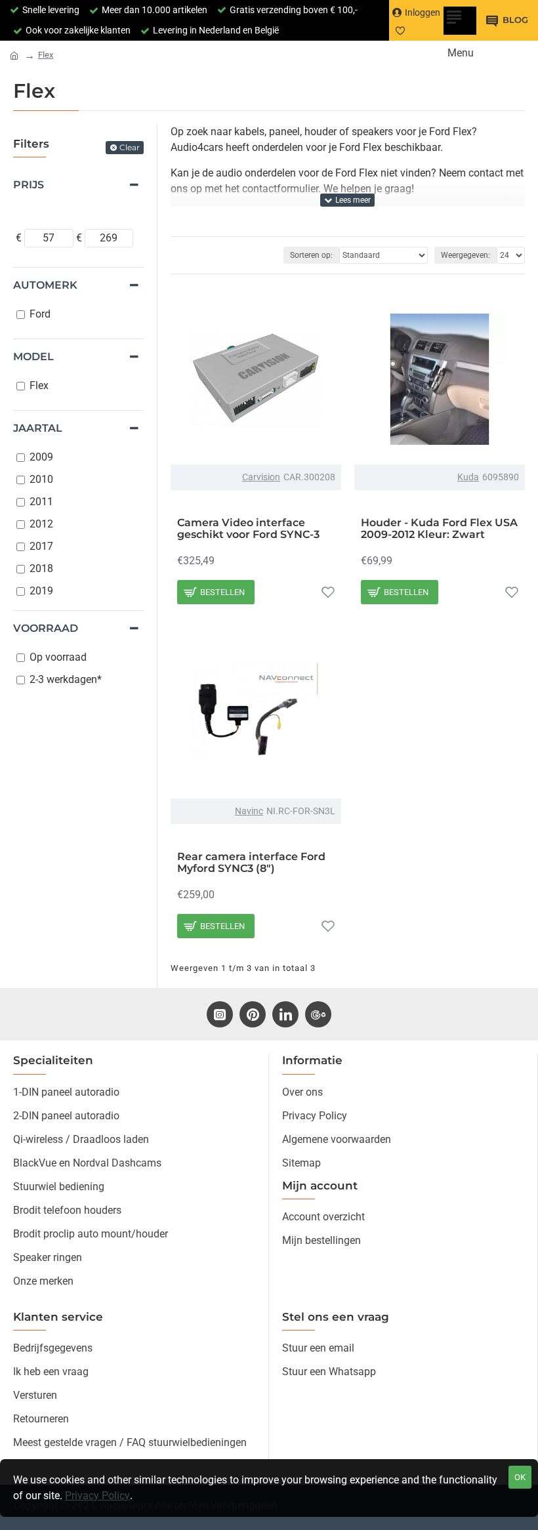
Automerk (45, 285)
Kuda (468, 477)
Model (33, 356)
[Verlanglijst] (328, 592)
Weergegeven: (465, 255)
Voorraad (45, 628)
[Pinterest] (252, 1014)
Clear (129, 147)
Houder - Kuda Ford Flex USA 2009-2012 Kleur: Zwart (439, 528)
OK (520, 1477)
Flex (45, 55)
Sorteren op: (311, 255)
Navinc (249, 811)
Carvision (261, 477)
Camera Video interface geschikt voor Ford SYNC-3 (248, 528)
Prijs (28, 184)
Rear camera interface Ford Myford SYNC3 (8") (251, 862)
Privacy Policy (97, 1495)
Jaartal (37, 428)
